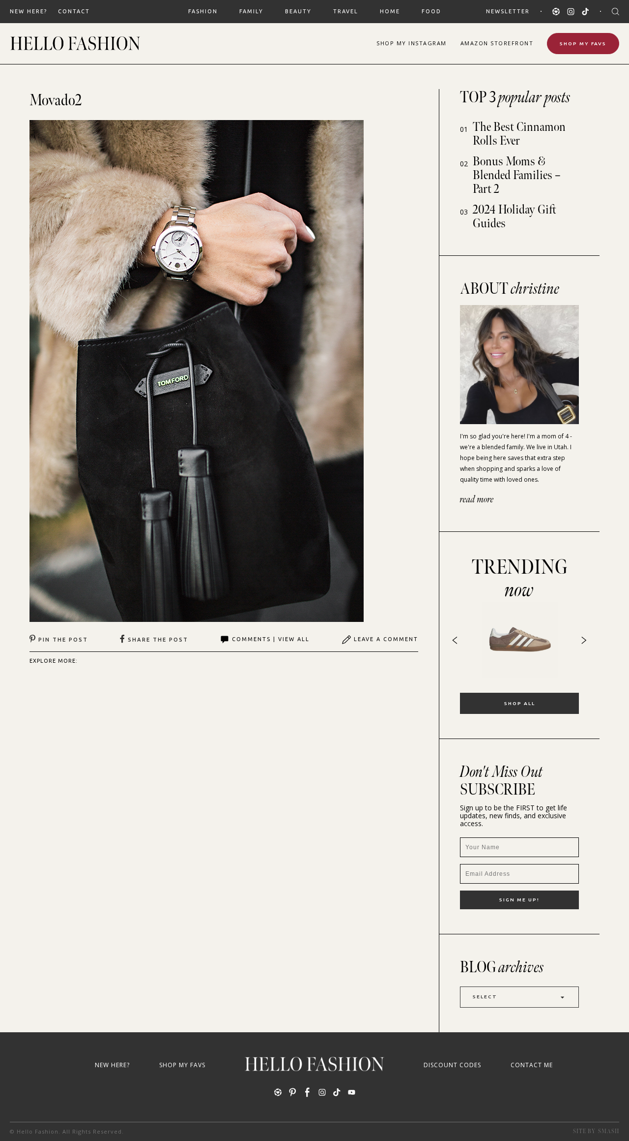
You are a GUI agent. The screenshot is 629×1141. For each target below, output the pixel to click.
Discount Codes (452, 1065)
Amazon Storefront (497, 43)
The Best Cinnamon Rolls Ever (519, 134)
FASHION (203, 11)
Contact (74, 11)
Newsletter (508, 11)
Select (485, 996)
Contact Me (532, 1065)
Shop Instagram (411, 43)
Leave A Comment (386, 639)
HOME (390, 11)
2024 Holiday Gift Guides (514, 216)
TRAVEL (345, 11)
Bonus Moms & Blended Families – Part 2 (517, 175)
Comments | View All (271, 639)
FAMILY (251, 11)
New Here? (28, 11)
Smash (608, 1131)
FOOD (431, 11)
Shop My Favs (583, 43)
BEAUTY (298, 11)
